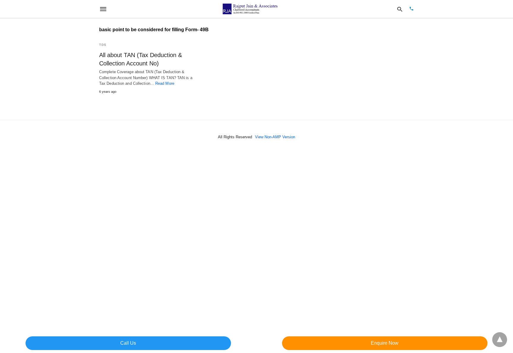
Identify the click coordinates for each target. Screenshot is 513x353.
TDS (103, 44)
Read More (164, 83)
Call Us (128, 343)
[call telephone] (411, 9)
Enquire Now (384, 343)
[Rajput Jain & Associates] (251, 9)
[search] (399, 9)
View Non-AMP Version (275, 137)
